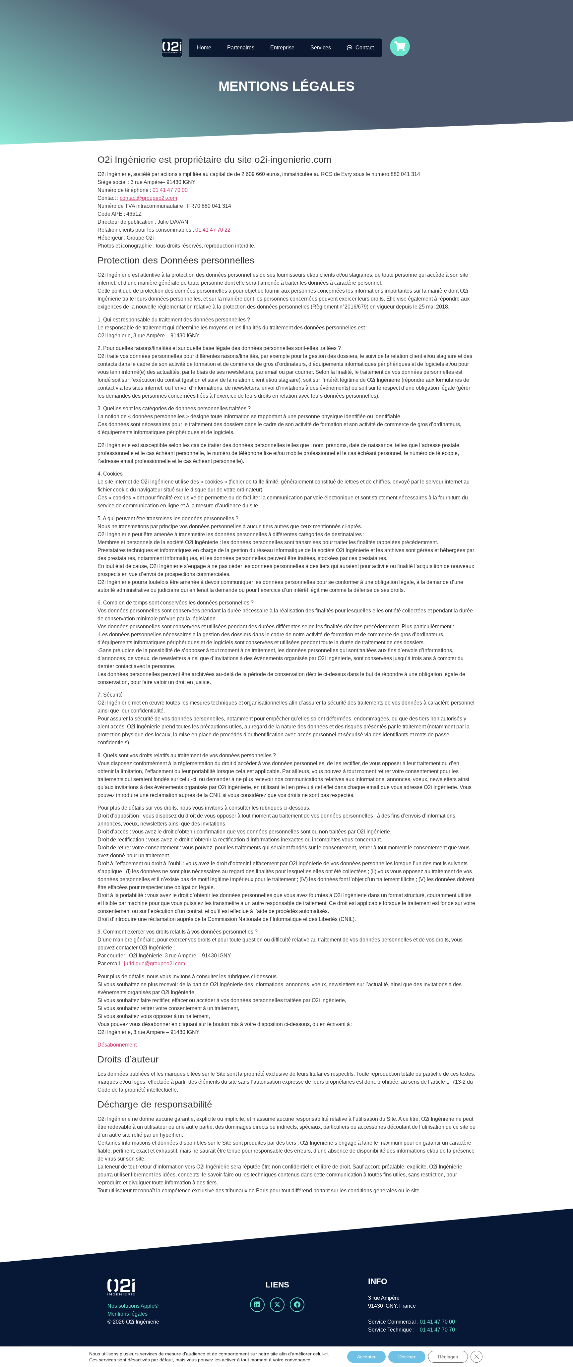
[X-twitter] (277, 1304)
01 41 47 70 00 (170, 190)
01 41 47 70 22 (212, 230)
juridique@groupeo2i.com (154, 963)
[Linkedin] (257, 1304)
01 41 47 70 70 (435, 1330)
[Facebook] (297, 1304)
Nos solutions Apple (131, 1306)
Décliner (406, 1356)
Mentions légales (127, 1314)
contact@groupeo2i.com (148, 198)
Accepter (366, 1356)
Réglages (448, 1356)
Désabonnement (117, 1045)
